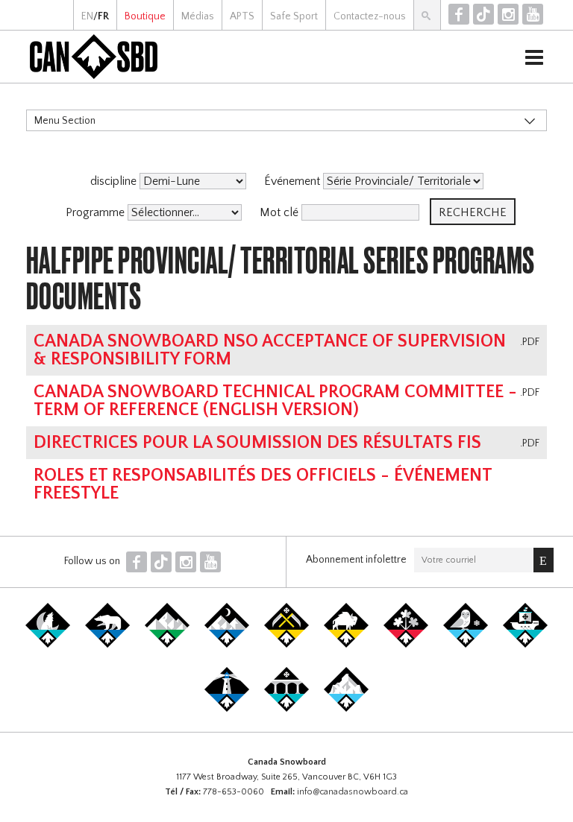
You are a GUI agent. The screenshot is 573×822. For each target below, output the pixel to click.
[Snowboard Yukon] (47, 645)
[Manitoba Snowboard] (346, 645)
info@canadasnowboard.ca (352, 792)
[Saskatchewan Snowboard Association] (286, 645)
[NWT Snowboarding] (107, 645)
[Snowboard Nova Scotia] (226, 709)
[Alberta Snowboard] (226, 645)
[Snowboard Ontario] (405, 645)
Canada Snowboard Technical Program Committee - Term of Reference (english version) (275, 401)
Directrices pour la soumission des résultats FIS (257, 442)
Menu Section (65, 121)
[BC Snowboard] (167, 645)
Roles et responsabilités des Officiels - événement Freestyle (263, 484)
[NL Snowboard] (346, 709)
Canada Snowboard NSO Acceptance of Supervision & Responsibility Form (270, 350)
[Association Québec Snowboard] (465, 645)
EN (87, 16)
